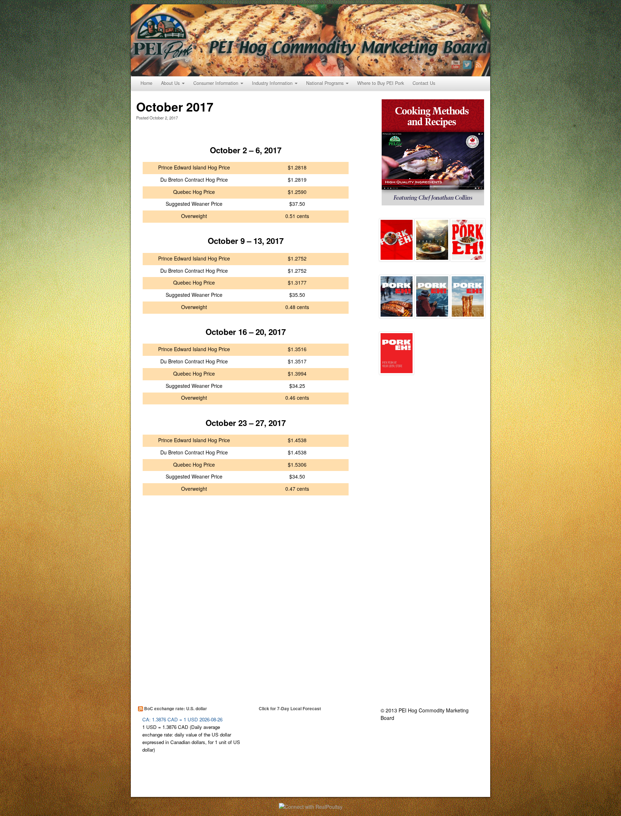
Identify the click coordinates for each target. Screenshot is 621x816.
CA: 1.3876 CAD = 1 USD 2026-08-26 (182, 719)
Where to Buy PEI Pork (380, 83)
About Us (170, 83)
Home (146, 83)
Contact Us (424, 83)
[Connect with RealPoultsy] (310, 806)
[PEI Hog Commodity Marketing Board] (310, 40)
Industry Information (272, 83)
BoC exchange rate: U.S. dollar (175, 708)
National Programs (325, 83)
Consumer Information (215, 83)
